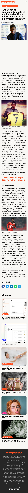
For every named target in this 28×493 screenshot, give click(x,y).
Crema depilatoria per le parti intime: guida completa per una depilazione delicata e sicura (12, 368)
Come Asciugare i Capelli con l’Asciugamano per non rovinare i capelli (13, 441)
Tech (6, 314)
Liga (17, 6)
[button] (23, 2)
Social (4, 389)
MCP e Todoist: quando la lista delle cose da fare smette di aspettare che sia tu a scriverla (13, 319)
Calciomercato (11, 6)
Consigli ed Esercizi (7, 363)
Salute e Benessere (7, 437)
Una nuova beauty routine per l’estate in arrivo (13, 417)
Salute (4, 413)
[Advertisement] (14, 56)
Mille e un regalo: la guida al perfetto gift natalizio (13, 393)
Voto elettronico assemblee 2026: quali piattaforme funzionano (13, 343)
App (4, 314)
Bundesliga (5, 6)
